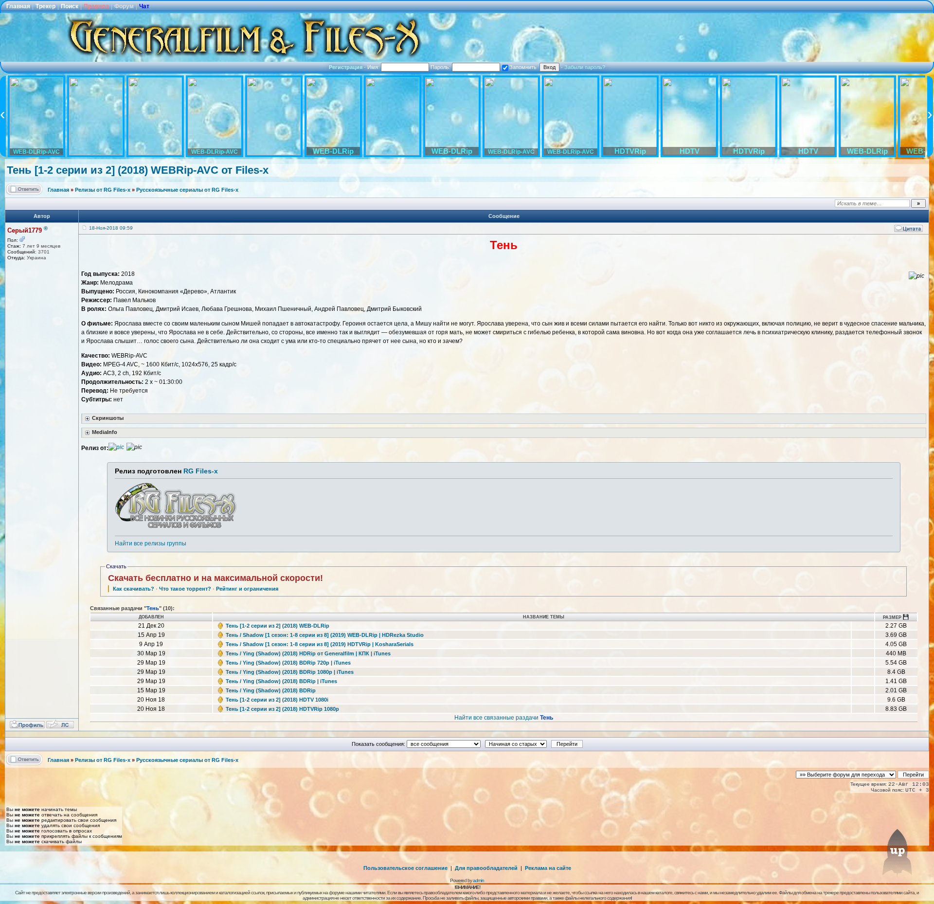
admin (478, 880)
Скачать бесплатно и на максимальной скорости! (215, 578)
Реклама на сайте (548, 868)
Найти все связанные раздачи (503, 717)
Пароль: (441, 67)
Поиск (69, 6)
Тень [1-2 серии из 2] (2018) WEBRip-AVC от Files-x (138, 170)
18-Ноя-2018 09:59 (111, 228)
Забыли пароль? (584, 67)
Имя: (374, 67)
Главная (18, 6)
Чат (144, 6)
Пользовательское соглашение (405, 868)
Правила (96, 6)
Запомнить (523, 67)
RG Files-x (200, 471)
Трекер (45, 6)
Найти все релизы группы (150, 543)
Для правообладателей (486, 868)
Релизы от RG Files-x (102, 190)
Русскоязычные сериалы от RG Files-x (187, 190)
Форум (124, 6)
